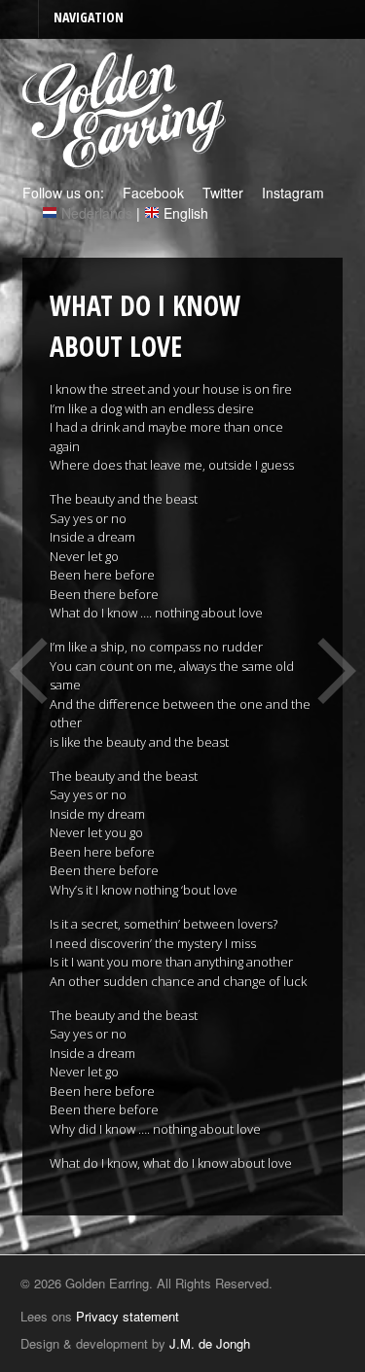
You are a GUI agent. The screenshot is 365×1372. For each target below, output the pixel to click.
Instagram (291, 192)
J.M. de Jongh (209, 1343)
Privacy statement (127, 1316)
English (186, 213)
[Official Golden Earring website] (127, 158)
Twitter (221, 192)
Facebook (151, 192)
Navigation (89, 17)
